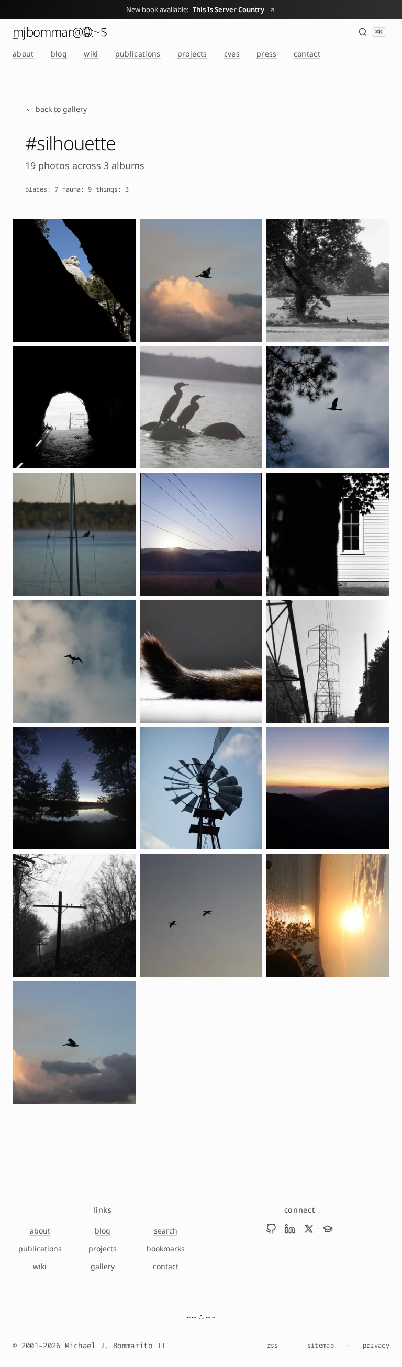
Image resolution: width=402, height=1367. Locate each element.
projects (192, 54)
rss (272, 1345)
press (266, 54)
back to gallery (61, 109)
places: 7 (41, 189)
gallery (103, 1266)
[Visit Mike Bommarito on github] (271, 1229)
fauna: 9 (77, 189)
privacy (376, 1345)
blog (59, 54)
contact (307, 54)
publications (138, 54)
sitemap (320, 1345)
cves (232, 54)
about (23, 54)
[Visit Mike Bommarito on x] (309, 1229)
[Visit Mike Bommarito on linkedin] (290, 1229)
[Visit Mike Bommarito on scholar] (327, 1229)
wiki (91, 54)
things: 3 (112, 189)
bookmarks (166, 1248)
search (165, 1231)
